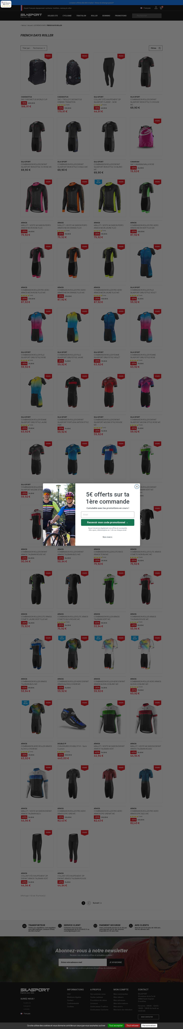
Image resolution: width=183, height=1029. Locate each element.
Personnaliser (149, 1025)
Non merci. (108, 537)
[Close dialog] (137, 486)
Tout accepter (116, 1025)
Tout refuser (132, 1025)
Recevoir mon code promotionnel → (107, 522)
